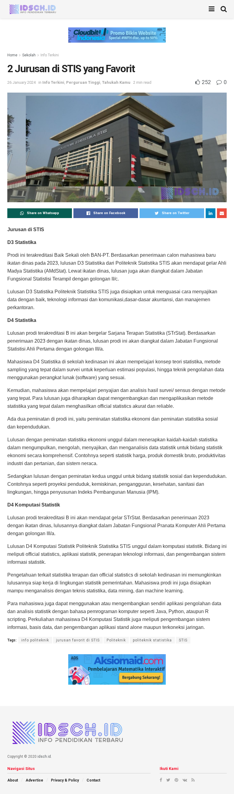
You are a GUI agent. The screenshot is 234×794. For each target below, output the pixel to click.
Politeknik (116, 640)
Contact (93, 780)
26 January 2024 (21, 82)
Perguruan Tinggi (83, 82)
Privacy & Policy (65, 780)
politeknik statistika (152, 640)
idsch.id (44, 756)
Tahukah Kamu (116, 82)
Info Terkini (50, 55)
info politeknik (35, 640)
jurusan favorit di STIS (78, 640)
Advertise (34, 780)
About (12, 780)
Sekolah (29, 55)
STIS (183, 640)
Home (12, 55)
